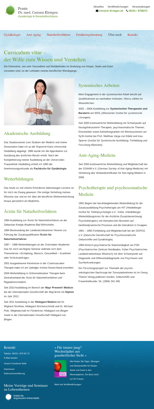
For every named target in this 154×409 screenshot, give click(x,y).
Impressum (9, 369)
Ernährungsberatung (89, 34)
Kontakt (133, 34)
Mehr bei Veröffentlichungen (67, 384)
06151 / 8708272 (137, 10)
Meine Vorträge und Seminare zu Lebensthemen (26, 387)
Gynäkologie (12, 34)
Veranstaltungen (141, 6)
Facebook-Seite (18, 363)
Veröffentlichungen (118, 6)
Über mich (115, 34)
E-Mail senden (11, 358)
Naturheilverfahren (58, 34)
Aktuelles (98, 6)
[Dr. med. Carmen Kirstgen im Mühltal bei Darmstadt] (31, 17)
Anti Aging (33, 34)
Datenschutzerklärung (14, 373)
